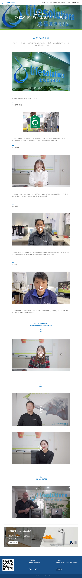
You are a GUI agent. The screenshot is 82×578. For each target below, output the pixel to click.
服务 (48, 2)
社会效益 (55, 2)
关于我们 (43, 2)
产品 (51, 2)
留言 (59, 569)
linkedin (30, 569)
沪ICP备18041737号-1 (47, 575)
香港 (78, 2)
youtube (35, 569)
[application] (41, 171)
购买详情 (68, 2)
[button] (41, 171)
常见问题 (63, 2)
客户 (59, 2)
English (74, 2)
